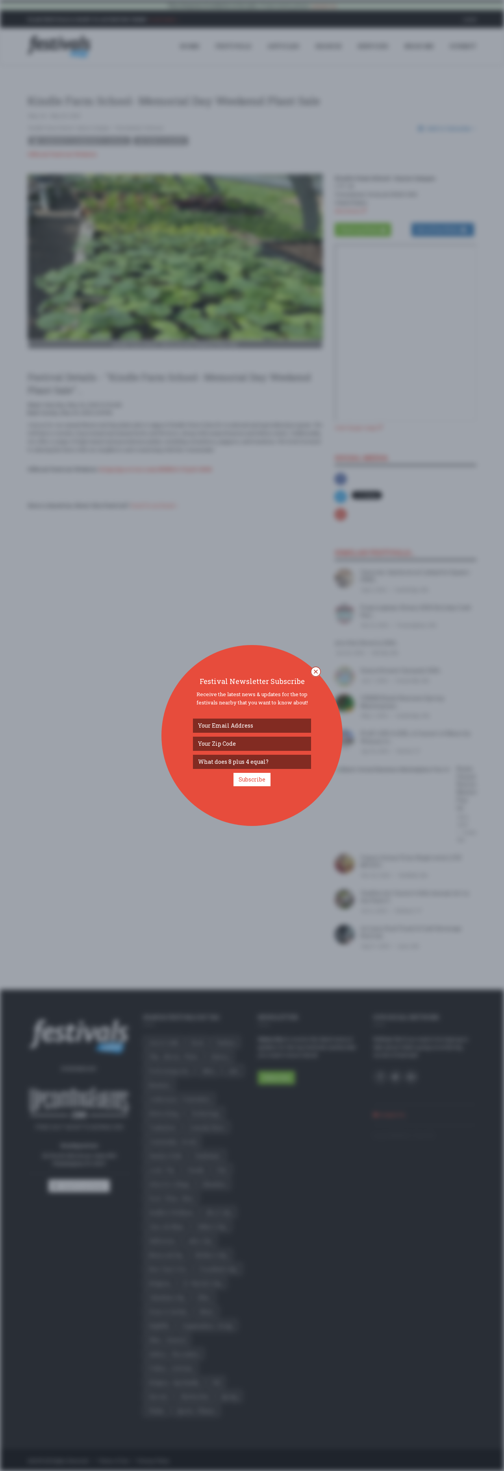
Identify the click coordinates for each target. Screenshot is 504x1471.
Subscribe (252, 779)
